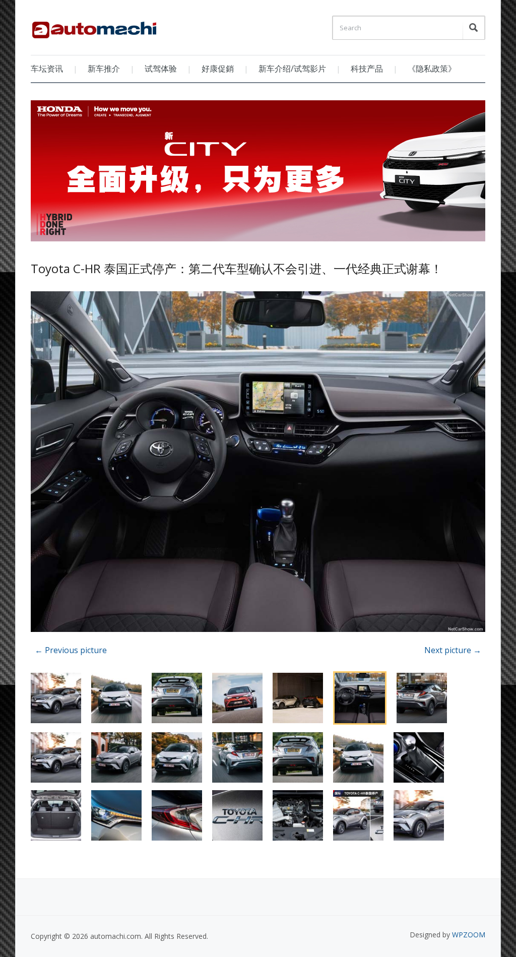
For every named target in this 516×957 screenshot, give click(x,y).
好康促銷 (218, 68)
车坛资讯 (47, 68)
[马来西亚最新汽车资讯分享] (94, 26)
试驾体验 (161, 68)
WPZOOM (468, 934)
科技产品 (367, 68)
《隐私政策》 (432, 68)
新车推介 (104, 68)
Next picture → (452, 650)
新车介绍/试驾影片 (292, 68)
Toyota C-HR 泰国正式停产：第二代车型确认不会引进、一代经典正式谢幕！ (236, 268)
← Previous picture (71, 650)
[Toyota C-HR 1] (258, 463)
